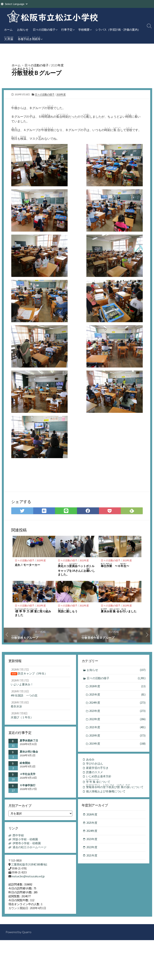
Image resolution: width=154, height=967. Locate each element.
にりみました (33, 612)
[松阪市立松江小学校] (53, 16)
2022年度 (84, 605)
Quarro (26, 932)
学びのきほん (94, 763)
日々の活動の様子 (44, 29)
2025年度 (41, 560)
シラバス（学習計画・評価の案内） (117, 29)
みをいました (119, 610)
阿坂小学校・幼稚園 (25, 839)
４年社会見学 (27, 774)
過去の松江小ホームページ (29, 847)
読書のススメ (94, 772)
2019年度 (117, 743)
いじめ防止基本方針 (98, 776)
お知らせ (22, 29)
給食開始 (25, 763)
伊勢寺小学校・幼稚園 (27, 843)
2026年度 (117, 686)
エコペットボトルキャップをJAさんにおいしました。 (76, 569)
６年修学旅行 (27, 785)
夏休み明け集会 (29, 751)
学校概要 (84, 29)
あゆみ (90, 759)
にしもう (68, 610)
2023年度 (127, 560)
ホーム (8, 29)
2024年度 (117, 702)
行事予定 (66, 29)
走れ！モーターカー (27, 564)
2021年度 (84, 560)
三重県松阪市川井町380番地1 (29, 864)
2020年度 (57, 65)
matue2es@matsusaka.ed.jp (28, 876)
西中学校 (18, 835)
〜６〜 (115, 565)
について (98, 781)
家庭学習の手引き (97, 768)
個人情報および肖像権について (105, 791)
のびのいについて (114, 786)
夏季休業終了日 (29, 740)
